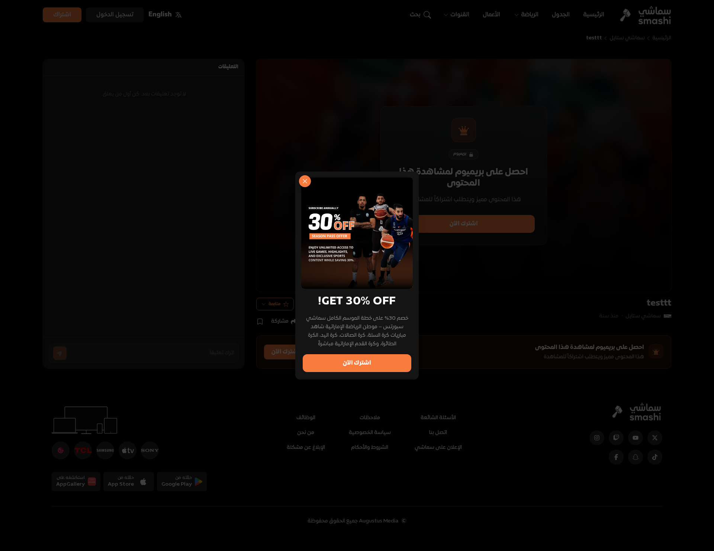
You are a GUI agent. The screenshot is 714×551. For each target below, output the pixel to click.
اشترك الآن (357, 363)
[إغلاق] (305, 181)
